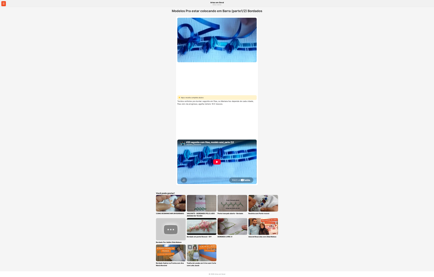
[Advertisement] (217, 78)
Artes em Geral (217, 2)
